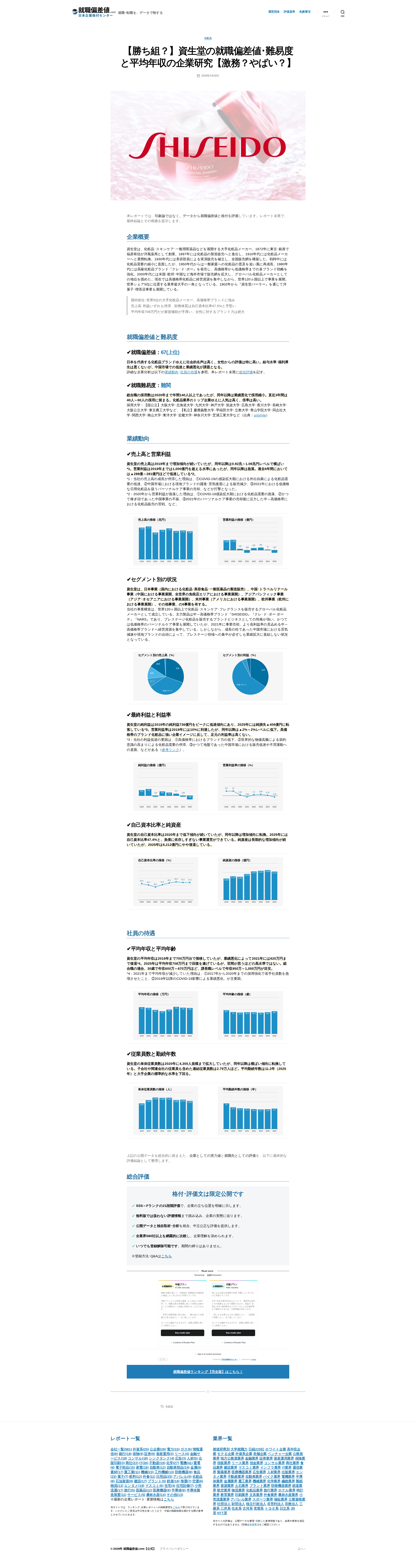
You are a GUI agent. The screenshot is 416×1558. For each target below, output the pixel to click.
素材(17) (116, 1472)
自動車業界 (253, 1476)
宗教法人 (291, 1504)
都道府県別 (221, 1449)
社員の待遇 (188, 372)
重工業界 (245, 1481)
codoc (253, 1359)
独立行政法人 (256, 1504)
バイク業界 (271, 1476)
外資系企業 (243, 1454)
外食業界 (270, 1495)
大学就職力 (239, 1449)
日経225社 (256, 1449)
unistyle (260, 415)
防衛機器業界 (281, 1485)
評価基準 (289, 11)
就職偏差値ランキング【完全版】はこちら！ (208, 1371)
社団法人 (224, 1504)
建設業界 (230, 1467)
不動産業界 (236, 1476)
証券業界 (266, 1458)
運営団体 (274, 11)
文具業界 (256, 1495)
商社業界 (292, 1463)
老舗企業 (260, 1454)
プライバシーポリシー (174, 1548)
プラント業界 (259, 1485)
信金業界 (256, 1463)
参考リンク (170, 750)
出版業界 (288, 1472)
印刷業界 (241, 1495)
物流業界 (238, 1490)
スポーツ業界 (263, 1499)
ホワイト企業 (275, 1449)
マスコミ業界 (248, 1467)
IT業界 (287, 1467)
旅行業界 (270, 1490)
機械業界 (259, 1481)
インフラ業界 (270, 1467)
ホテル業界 (287, 1490)
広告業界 (259, 1472)
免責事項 (305, 11)
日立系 (285, 1508)
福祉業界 (281, 1499)
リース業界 (240, 1463)
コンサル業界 (274, 1463)
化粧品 (208, 38)
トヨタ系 (272, 1508)
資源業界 (227, 1485)
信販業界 (224, 1463)
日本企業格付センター (229, 1359)
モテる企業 (225, 1454)
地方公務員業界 (232, 1458)
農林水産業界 (288, 1495)
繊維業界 (288, 1481)
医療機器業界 (242, 1472)
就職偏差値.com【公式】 (139, 1548)
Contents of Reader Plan (184, 1343)
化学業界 (274, 1481)
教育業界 (227, 1495)
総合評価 (246, 372)
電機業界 (288, 1476)
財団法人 (238, 1504)
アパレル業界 (241, 1499)
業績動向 (171, 372)
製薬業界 (224, 1472)
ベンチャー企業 (280, 1454)
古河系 (248, 1508)
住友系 (237, 1508)
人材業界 (274, 1472)
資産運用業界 (284, 1458)
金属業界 (230, 1481)
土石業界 (241, 1485)
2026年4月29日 (210, 75)
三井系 (226, 1508)
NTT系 (222, 1513)
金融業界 (252, 1458)
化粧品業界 (254, 1490)
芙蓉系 (259, 1508)
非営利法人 (275, 1504)
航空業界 (224, 1490)
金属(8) (195, 1467)
